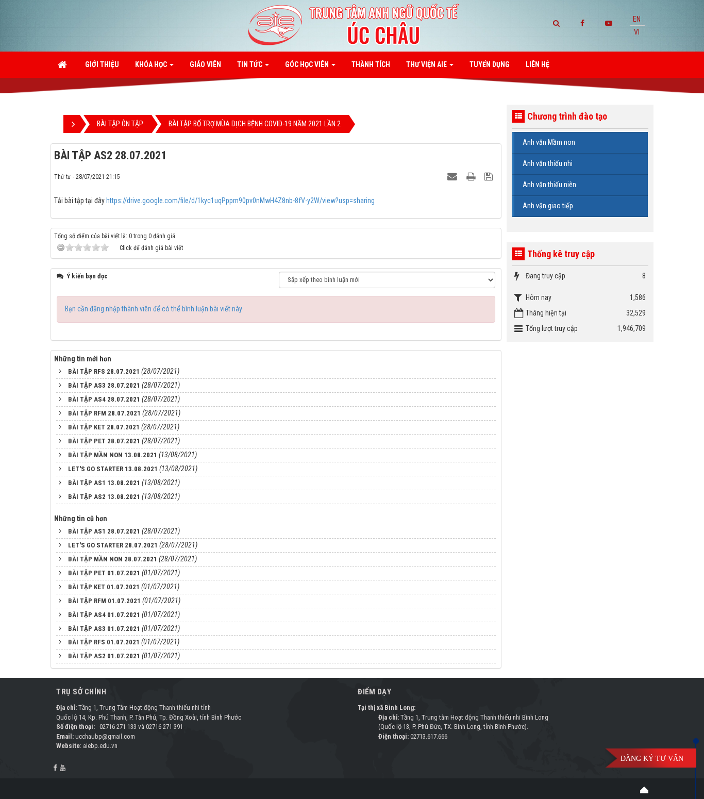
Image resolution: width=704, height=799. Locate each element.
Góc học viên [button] (307, 64)
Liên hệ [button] (537, 64)
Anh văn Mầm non (549, 142)
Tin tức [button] (250, 64)
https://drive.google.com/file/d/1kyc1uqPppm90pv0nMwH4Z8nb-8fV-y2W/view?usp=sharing (240, 200)
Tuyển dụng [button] (490, 64)
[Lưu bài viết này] (489, 176)
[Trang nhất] (63, 64)
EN (637, 19)
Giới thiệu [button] (102, 64)
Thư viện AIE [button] (427, 64)
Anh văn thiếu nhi (548, 163)
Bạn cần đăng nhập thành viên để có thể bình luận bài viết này (153, 309)
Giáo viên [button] (205, 64)
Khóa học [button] (152, 64)
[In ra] (472, 176)
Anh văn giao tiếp (548, 206)
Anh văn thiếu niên (549, 184)
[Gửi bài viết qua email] (453, 176)
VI (637, 32)
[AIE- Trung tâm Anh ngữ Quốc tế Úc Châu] (352, 25)
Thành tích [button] (370, 64)
